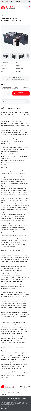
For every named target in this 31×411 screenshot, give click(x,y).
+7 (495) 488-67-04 (6, 1)
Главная (3, 392)
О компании (10, 392)
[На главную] (8, 8)
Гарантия (3, 394)
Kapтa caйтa (4, 408)
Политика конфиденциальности (9, 406)
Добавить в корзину (19, 93)
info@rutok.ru (26, 387)
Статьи (17, 392)
